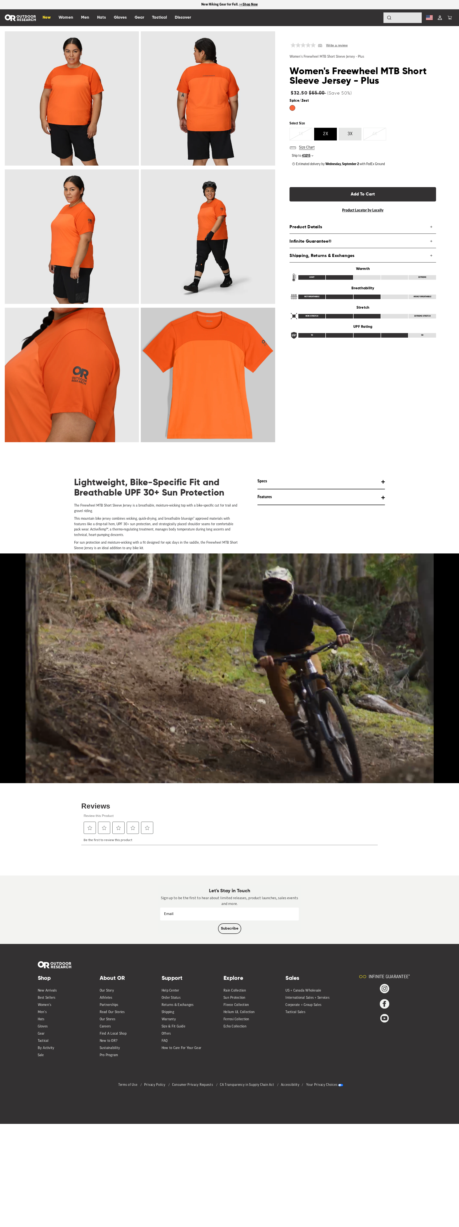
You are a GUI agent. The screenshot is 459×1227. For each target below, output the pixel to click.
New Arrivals (47, 991)
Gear (41, 1034)
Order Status (171, 998)
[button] (450, 17)
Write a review (337, 45)
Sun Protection (235, 998)
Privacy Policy (155, 1085)
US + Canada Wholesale (303, 991)
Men (85, 18)
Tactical (43, 1041)
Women (66, 18)
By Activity (46, 1048)
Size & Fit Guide (173, 1026)
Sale (41, 1055)
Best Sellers (46, 998)
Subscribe (229, 929)
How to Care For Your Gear (181, 1048)
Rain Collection (235, 991)
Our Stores (107, 1019)
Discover (183, 18)
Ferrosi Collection (236, 1019)
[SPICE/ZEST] (292, 108)
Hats (41, 1019)
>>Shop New (248, 4)
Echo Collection (235, 1026)
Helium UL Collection (239, 1012)
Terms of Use (128, 1085)
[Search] (376, 17)
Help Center (170, 991)
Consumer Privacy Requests (193, 1085)
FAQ (165, 1041)
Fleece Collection (236, 1005)
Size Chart (307, 148)
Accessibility (290, 1085)
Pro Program (109, 1055)
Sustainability (110, 1048)
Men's (42, 1012)
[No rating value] (304, 45)
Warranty (169, 1019)
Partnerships (109, 1005)
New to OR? (109, 1041)
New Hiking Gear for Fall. (220, 4)
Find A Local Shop (113, 1034)
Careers (105, 1026)
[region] (229, 4)
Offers (166, 1034)
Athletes (106, 998)
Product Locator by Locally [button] (362, 210)
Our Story (107, 991)
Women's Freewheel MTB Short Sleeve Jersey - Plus (327, 57)
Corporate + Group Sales (303, 1005)
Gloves (43, 1026)
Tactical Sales (295, 1012)
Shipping (168, 1012)
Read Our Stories (112, 1012)
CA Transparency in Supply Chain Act (247, 1085)
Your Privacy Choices (321, 1085)
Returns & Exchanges (178, 1005)
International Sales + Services (307, 998)
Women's (44, 1005)
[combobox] (402, 17)
